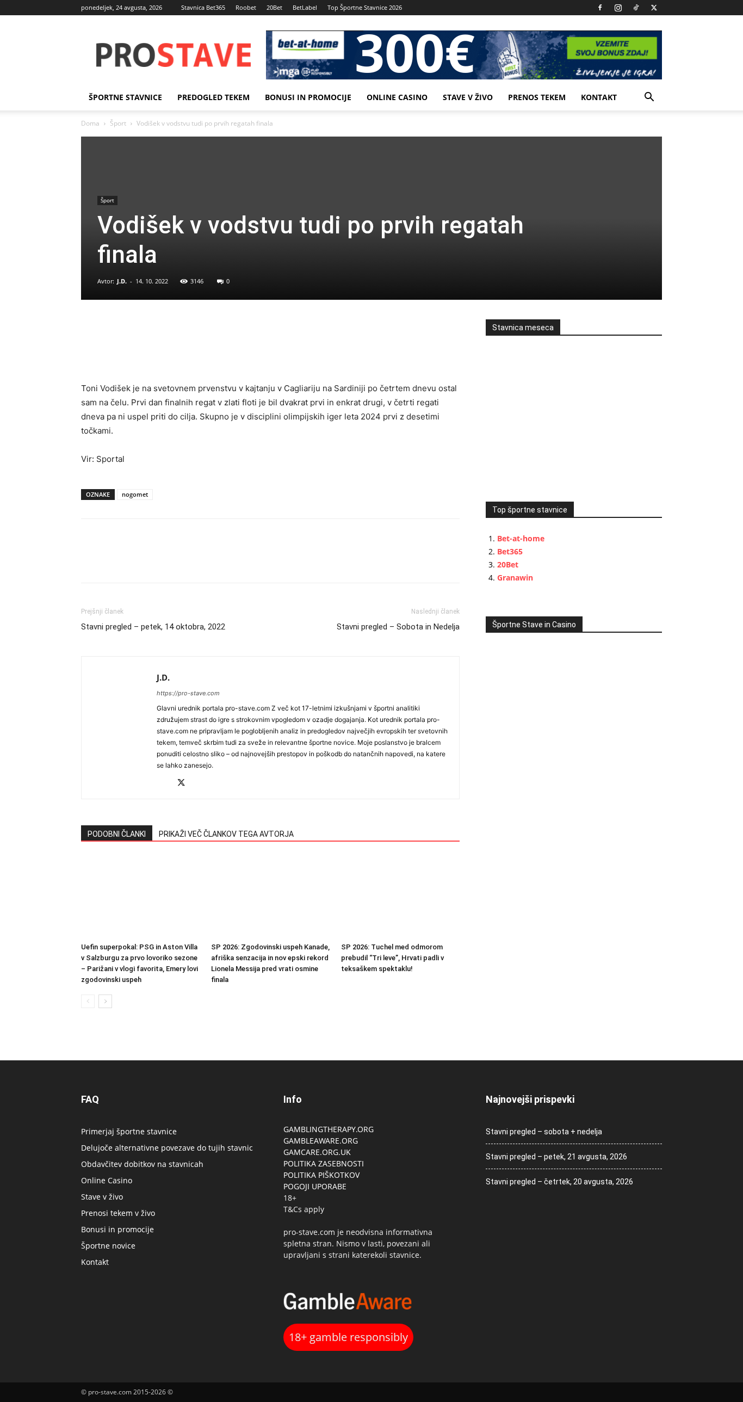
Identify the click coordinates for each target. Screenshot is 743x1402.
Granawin (515, 577)
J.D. (122, 281)
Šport (118, 123)
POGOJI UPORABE (314, 1186)
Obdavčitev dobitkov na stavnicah (142, 1164)
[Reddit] (166, 783)
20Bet (274, 7)
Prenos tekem (537, 97)
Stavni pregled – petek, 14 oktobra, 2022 (153, 627)
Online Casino (397, 97)
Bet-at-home (520, 538)
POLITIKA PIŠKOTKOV (321, 1175)
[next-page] (105, 1001)
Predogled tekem (213, 97)
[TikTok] (636, 7)
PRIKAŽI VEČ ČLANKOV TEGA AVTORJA (226, 834)
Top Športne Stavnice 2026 (364, 7)
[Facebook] (600, 7)
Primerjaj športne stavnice (129, 1131)
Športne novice (108, 1245)
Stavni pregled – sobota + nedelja (544, 1131)
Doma (90, 123)
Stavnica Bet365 (203, 7)
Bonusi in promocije (308, 97)
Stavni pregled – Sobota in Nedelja (398, 627)
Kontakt (599, 97)
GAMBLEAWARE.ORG (321, 1140)
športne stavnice (125, 97)
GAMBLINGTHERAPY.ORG (328, 1129)
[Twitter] (654, 7)
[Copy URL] (142, 330)
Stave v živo (468, 97)
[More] (167, 330)
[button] (649, 98)
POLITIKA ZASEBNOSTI (323, 1163)
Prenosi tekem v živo (118, 1213)
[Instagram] (618, 7)
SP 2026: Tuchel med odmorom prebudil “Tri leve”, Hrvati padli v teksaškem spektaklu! (392, 958)
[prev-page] (88, 1001)
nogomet (135, 494)
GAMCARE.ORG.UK (317, 1152)
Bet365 (510, 551)
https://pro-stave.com (188, 693)
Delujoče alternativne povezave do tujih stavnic (167, 1147)
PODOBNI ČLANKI (117, 834)
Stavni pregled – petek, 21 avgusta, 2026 (556, 1156)
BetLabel (305, 7)
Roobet (246, 7)
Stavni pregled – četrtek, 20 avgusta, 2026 (559, 1181)
